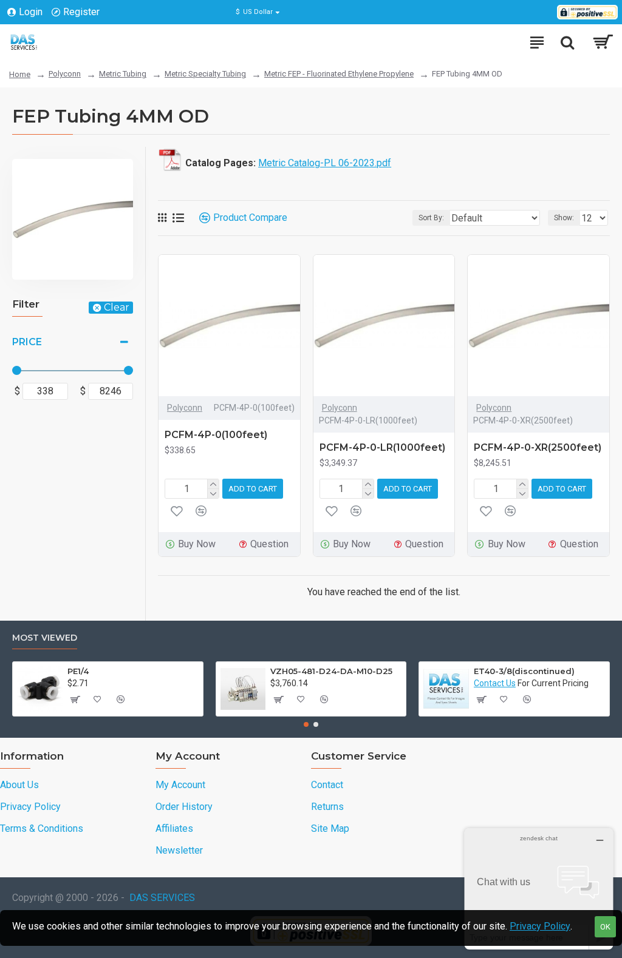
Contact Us (495, 683)
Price (27, 342)
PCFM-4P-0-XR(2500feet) (537, 447)
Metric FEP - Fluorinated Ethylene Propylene (339, 73)
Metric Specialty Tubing (205, 73)
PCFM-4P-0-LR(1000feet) (382, 447)
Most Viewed (44, 638)
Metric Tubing (122, 73)
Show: (564, 218)
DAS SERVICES (162, 897)
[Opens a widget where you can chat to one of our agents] (539, 888)
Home (19, 74)
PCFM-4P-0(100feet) (216, 434)
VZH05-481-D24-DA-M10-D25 (331, 671)
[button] (306, 724)
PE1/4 (78, 671)
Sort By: (431, 218)
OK (605, 926)
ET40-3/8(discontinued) (524, 671)
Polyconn (65, 73)
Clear (116, 307)
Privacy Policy (540, 926)
